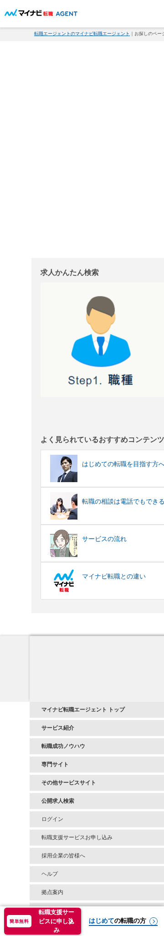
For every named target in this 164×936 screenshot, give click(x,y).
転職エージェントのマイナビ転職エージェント (82, 33)
